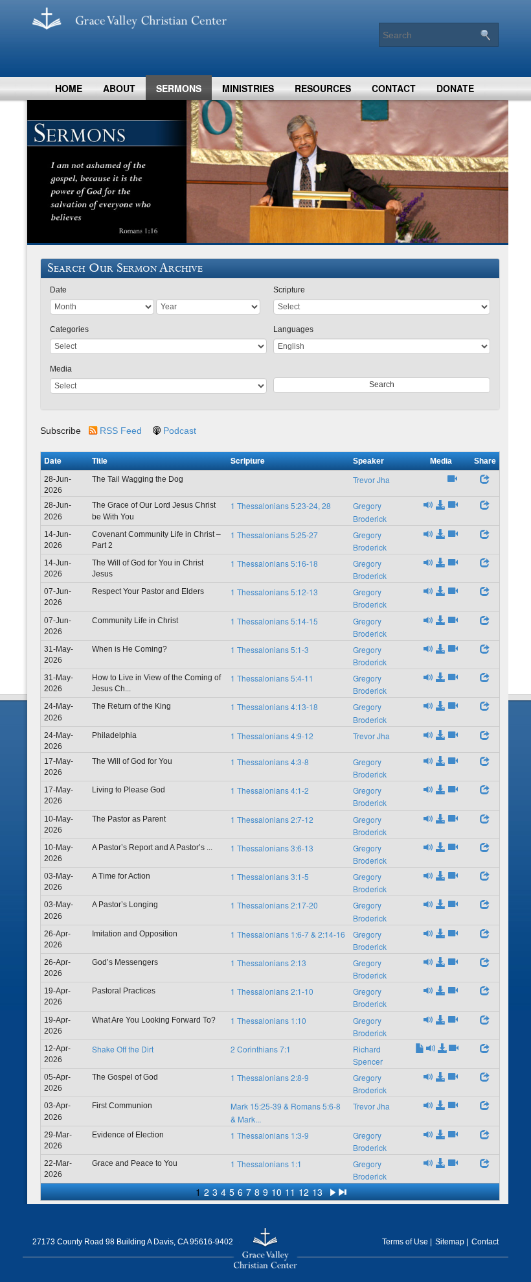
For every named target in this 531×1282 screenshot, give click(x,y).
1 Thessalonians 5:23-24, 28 (281, 505)
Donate (455, 88)
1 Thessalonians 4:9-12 (272, 735)
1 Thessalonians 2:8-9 (270, 1077)
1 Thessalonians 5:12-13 (274, 591)
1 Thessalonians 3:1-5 (270, 876)
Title (99, 460)
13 (317, 1191)
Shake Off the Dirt (122, 1048)
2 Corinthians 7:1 (261, 1048)
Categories (69, 329)
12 (304, 1191)
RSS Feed (121, 430)
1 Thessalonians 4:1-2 (270, 790)
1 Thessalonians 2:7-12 (272, 819)
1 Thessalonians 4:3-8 (270, 761)
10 (276, 1191)
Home (68, 88)
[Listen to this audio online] (428, 505)
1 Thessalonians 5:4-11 (272, 677)
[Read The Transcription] (420, 1048)
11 (290, 1191)
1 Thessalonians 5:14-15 (274, 620)
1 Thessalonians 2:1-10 (272, 991)
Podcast (179, 430)
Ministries (248, 88)
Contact (394, 88)
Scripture (289, 289)
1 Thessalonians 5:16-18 (274, 563)
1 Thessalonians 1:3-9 (270, 1135)
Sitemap (449, 1241)
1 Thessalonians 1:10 (268, 1020)
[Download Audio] (441, 505)
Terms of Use (405, 1241)
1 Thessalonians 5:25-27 (274, 534)
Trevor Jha (371, 479)
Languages (293, 329)
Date (58, 289)
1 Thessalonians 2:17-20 (274, 904)
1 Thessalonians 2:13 (268, 962)
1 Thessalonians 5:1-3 (270, 649)
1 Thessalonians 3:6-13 (272, 847)
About (119, 88)
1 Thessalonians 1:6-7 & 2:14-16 (288, 934)
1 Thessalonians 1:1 (266, 1163)
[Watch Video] (452, 479)
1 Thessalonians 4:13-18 (274, 706)
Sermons (178, 88)
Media (61, 369)
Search (381, 384)
